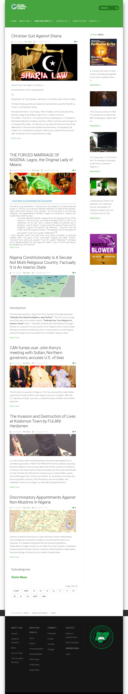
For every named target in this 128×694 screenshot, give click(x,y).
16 (53, 591)
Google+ (50, 649)
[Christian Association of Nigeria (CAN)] (18, 6)
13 (34, 591)
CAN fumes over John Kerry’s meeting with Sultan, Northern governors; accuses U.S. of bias (37, 352)
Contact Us (62, 21)
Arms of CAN (17, 653)
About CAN (24, 21)
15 (47, 591)
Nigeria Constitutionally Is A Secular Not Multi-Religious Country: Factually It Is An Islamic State (43, 262)
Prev (26, 591)
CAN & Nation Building (17, 660)
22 (28, 596)
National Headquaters (71, 635)
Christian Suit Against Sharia (36, 36)
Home (13, 21)
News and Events (43, 21)
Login (68, 654)
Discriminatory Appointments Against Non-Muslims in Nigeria (43, 499)
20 (14, 596)
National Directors (15, 641)
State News (19, 577)
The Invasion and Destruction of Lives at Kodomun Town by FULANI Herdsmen (43, 421)
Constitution (79, 21)
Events (32, 643)
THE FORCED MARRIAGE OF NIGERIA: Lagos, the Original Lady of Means (41, 160)
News (31, 638)
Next (35, 596)
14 (40, 591)
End (44, 596)
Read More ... (96, 85)
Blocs (13, 648)
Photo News (34, 659)
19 (73, 591)
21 (21, 596)
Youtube (50, 644)
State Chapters (72, 642)
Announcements (36, 649)
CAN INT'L (93, 21)
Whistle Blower (35, 654)
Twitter (50, 639)
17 (60, 591)
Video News (34, 664)
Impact (14, 633)
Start (16, 591)
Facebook (51, 633)
